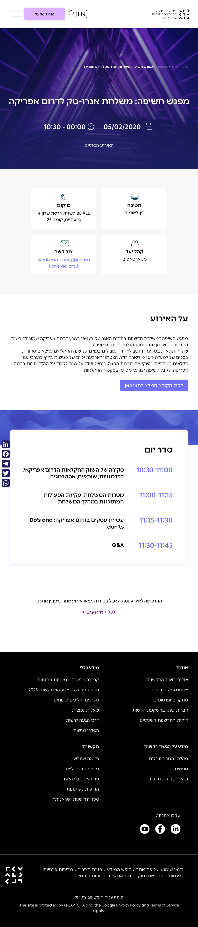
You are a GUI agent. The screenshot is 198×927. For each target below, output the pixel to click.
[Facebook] (6, 454)
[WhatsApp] (6, 483)
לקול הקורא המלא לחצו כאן (154, 385)
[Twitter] (6, 473)
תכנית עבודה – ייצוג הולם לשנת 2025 (63, 690)
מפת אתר (146, 869)
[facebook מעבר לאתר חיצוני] (160, 830)
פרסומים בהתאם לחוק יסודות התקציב (144, 875)
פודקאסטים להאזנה (80, 779)
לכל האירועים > (99, 612)
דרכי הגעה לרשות (82, 720)
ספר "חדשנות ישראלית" (76, 799)
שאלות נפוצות (85, 710)
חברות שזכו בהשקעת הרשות (160, 710)
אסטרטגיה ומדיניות (169, 690)
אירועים (162, 67)
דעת (99, 897)
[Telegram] (6, 463)
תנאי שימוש (171, 869)
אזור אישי (44, 14)
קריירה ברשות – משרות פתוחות (68, 679)
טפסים (181, 768)
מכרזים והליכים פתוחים (76, 700)
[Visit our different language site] (82, 14)
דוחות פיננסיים (88, 875)
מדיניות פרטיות (58, 869)
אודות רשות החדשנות (167, 679)
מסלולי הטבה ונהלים (168, 758)
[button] (72, 14)
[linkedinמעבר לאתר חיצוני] (175, 830)
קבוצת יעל (83, 897)
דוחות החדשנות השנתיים (164, 720)
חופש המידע (119, 869)
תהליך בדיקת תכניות (168, 779)
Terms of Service (164, 905)
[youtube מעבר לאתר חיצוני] (144, 830)
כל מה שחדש (86, 758)
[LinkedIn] (6, 444)
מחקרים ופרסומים (170, 700)
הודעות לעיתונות (82, 789)
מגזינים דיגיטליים (82, 768)
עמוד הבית (180, 67)
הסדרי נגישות (86, 730)
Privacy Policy (128, 905)
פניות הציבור (90, 869)
